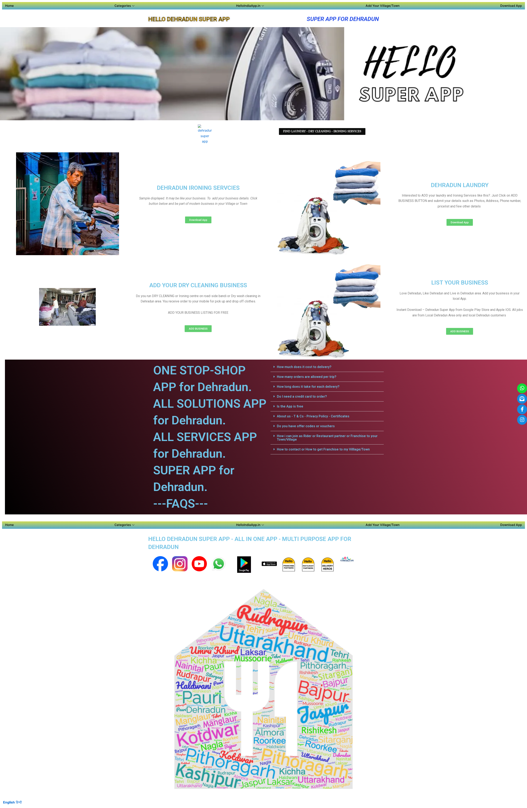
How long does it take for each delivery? (308, 387)
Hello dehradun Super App (189, 19)
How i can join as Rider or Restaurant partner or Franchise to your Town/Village (327, 437)
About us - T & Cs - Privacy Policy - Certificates (313, 416)
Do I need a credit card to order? (302, 396)
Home (9, 6)
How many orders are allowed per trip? (306, 377)
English (9, 802)
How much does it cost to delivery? (304, 367)
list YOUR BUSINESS (459, 282)
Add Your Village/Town (383, 6)
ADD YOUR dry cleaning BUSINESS (198, 285)
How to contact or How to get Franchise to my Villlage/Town (323, 449)
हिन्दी (19, 802)
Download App (511, 6)
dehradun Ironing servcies (198, 187)
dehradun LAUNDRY (460, 185)
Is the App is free (290, 406)
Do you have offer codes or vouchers (306, 426)
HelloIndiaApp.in (248, 6)
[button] (327, 367)
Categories (122, 6)
